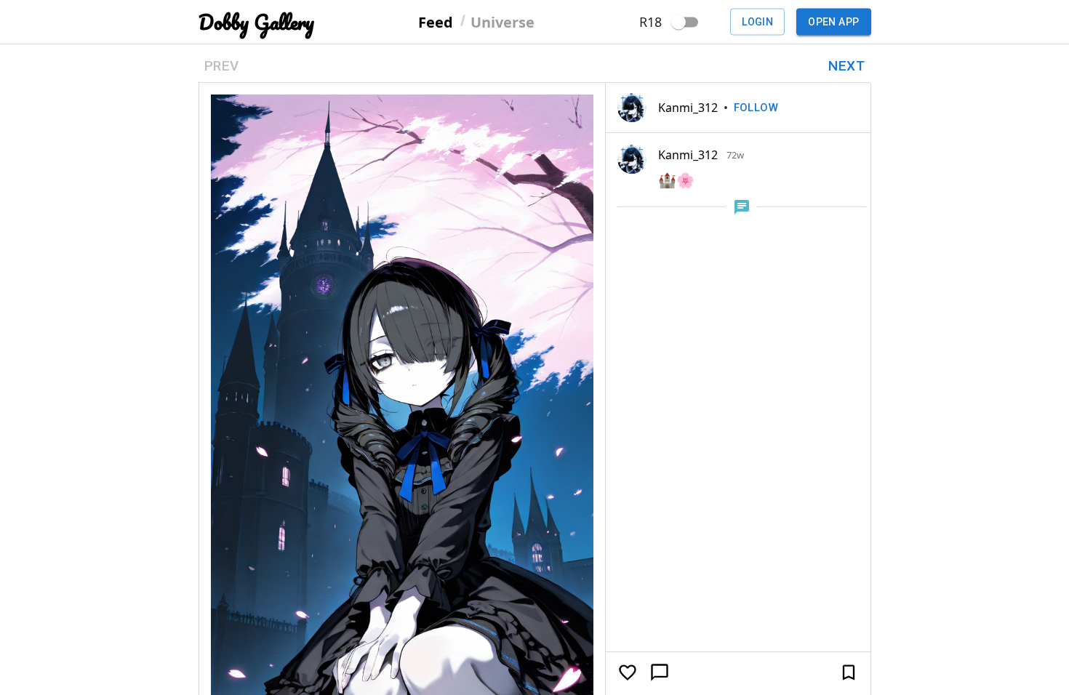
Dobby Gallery (256, 22)
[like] (628, 672)
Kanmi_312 (688, 108)
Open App (833, 22)
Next (846, 65)
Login (757, 22)
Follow (756, 107)
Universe (502, 21)
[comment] (660, 672)
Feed (435, 21)
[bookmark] (849, 672)
